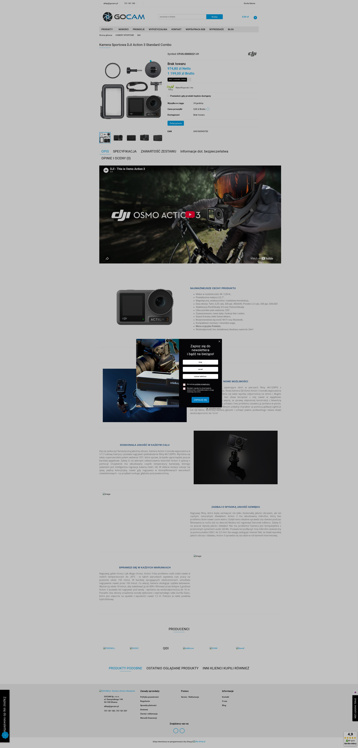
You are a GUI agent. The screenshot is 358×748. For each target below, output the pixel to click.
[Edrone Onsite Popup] (179, 374)
